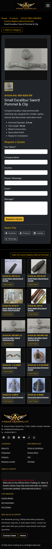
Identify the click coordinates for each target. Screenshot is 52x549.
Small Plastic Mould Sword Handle (38, 280)
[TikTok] (29, 437)
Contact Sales (9, 535)
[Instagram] (9, 437)
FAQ (29, 457)
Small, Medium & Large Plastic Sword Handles (12, 309)
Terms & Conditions (35, 448)
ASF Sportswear (7, 503)
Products (14, 18)
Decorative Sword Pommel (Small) (38, 369)
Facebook (12, 233)
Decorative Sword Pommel (13, 397)
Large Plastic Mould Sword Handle (13, 280)
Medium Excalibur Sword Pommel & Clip (37, 339)
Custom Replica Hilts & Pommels (19, 21)
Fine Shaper (6, 507)
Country (8, 167)
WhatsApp (12, 239)
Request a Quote (14, 219)
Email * (7, 188)
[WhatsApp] (34, 437)
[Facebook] (3, 437)
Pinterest (26, 233)
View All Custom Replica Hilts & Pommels (30, 255)
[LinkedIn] (14, 437)
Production (5, 453)
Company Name (11, 157)
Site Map (31, 461)
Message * (9, 199)
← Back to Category (12, 29)
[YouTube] (24, 437)
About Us (5, 448)
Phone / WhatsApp (13, 178)
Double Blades (7, 498)
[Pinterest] (19, 437)
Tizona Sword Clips (10, 368)
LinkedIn (40, 233)
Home (4, 18)
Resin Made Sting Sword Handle (37, 309)
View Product (8, 284)
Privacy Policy (32, 453)
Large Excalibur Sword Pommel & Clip (11, 339)
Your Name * (10, 147)
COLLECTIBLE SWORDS (31, 18)
